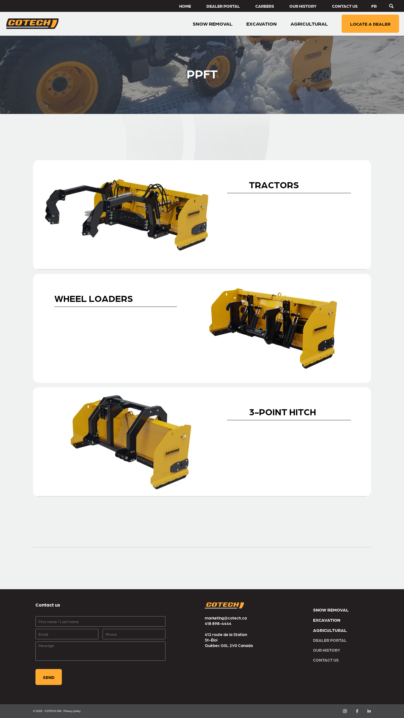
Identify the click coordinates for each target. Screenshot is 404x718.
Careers (264, 6)
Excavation (261, 23)
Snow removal (213, 23)
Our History (303, 6)
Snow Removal (331, 610)
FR (374, 6)
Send (48, 677)
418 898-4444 (218, 623)
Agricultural (309, 23)
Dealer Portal (223, 6)
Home (185, 6)
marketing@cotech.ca (226, 618)
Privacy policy (72, 710)
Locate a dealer (370, 24)
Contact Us (345, 6)
